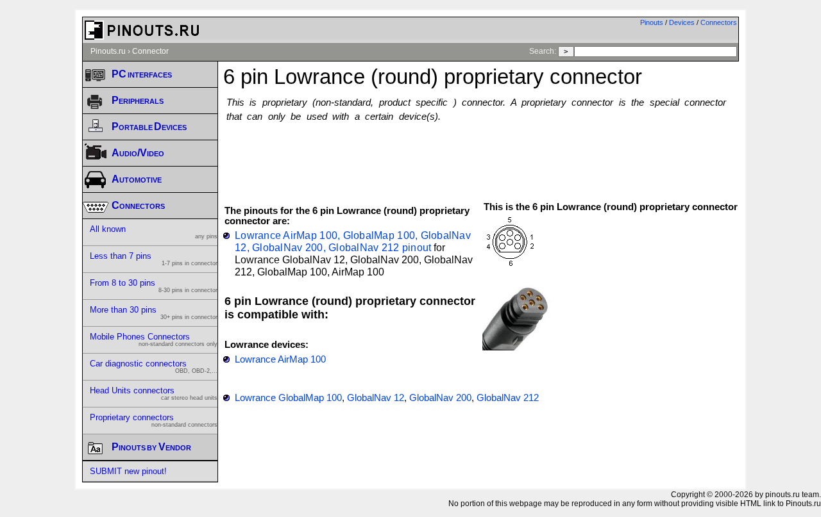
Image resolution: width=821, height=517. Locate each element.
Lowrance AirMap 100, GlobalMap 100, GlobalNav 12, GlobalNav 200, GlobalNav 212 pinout (353, 241)
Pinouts (651, 22)
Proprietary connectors (153, 420)
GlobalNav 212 (508, 398)
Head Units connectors (153, 393)
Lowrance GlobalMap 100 (288, 398)
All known (153, 232)
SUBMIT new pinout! (128, 471)
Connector (150, 51)
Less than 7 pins (153, 259)
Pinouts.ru (108, 51)
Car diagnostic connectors (153, 366)
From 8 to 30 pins (153, 285)
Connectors (718, 22)
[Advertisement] (481, 156)
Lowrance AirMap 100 (280, 359)
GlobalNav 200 (440, 398)
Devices (682, 22)
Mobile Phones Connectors (153, 339)
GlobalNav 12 (375, 398)
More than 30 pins (153, 312)
